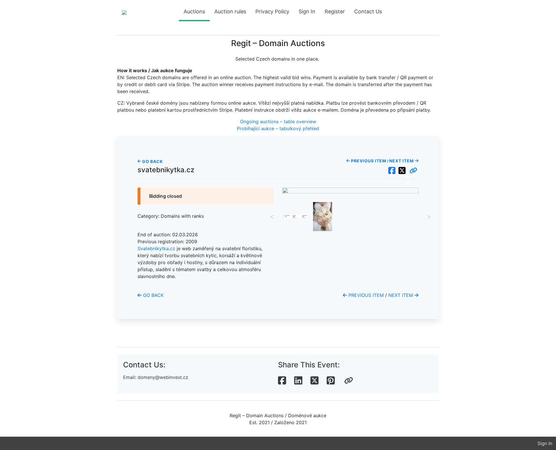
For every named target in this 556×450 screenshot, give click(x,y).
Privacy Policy (272, 11)
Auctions (194, 11)
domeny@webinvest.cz (163, 377)
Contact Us (368, 11)
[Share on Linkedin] (298, 381)
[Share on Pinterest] (331, 381)
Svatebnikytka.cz (156, 248)
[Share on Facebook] (282, 381)
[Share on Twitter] (314, 381)
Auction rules (230, 11)
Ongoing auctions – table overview (278, 121)
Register (335, 11)
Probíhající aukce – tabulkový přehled (278, 128)
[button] (413, 171)
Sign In (307, 11)
